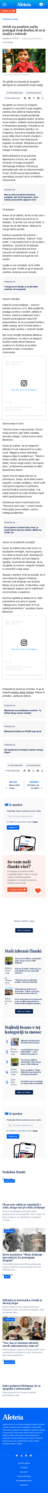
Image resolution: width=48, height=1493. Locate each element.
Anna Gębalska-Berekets (32, 38)
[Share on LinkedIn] (29, 98)
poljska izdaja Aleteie (22, 692)
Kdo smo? (24, 1472)
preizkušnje (9, 1231)
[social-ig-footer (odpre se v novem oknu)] (31, 1456)
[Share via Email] (38, 98)
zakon (7, 1277)
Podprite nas (7, 11)
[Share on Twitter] (34, 98)
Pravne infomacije (24, 1476)
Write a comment (24, 930)
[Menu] (8, 4)
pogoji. (35, 822)
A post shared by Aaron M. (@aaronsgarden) (24, 416)
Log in (32, 921)
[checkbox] (7, 822)
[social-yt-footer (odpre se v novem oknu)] (17, 1456)
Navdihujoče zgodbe (10, 19)
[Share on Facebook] (25, 98)
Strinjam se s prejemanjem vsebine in (23, 822)
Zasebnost (24, 1485)
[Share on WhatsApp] (43, 98)
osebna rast (9, 1181)
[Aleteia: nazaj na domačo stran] (24, 4)
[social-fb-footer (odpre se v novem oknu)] (22, 1456)
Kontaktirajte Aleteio (24, 1481)
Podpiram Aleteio (16, 889)
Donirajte (24, 1467)
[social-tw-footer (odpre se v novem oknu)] (26, 1456)
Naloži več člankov (24, 1011)
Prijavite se (13, 827)
